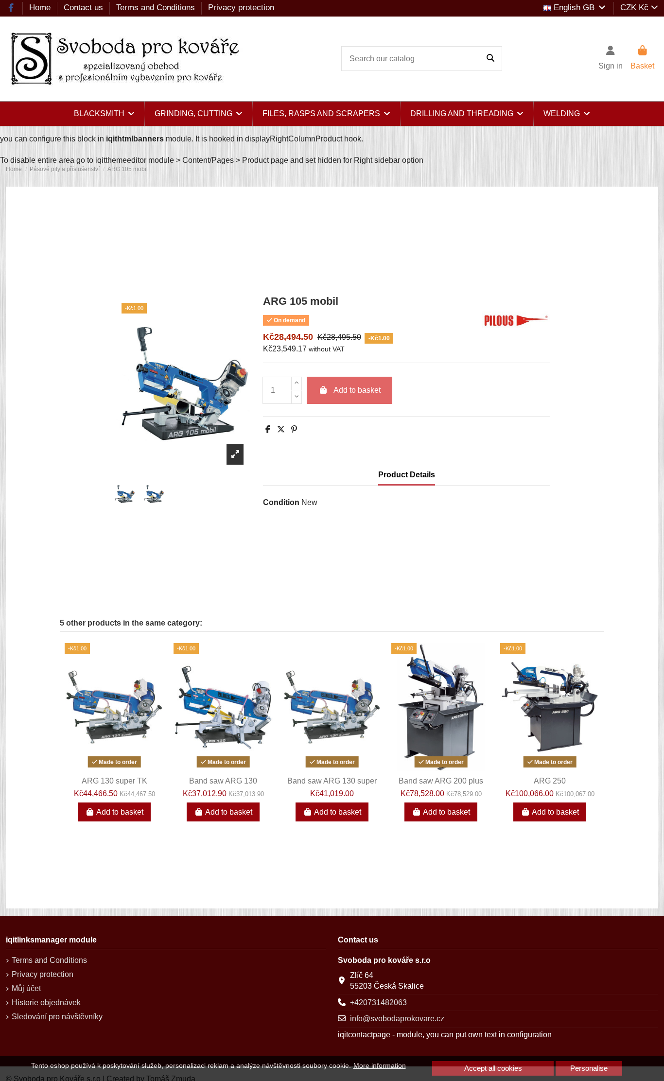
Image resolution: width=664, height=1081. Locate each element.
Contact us (84, 7)
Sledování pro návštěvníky (57, 1016)
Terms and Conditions (156, 7)
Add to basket (357, 390)
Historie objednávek (46, 1002)
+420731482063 (378, 1002)
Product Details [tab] (406, 475)
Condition (281, 502)
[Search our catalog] (490, 58)
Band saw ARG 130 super (332, 781)
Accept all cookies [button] (493, 1068)
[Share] (267, 429)
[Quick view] (114, 767)
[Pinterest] (294, 429)
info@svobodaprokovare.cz (397, 1018)
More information (379, 1065)
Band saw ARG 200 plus (441, 781)
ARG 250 (550, 781)
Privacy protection (241, 7)
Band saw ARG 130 (223, 781)
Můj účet (26, 988)
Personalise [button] (589, 1068)
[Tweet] (281, 429)
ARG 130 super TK (114, 781)
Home (41, 7)
